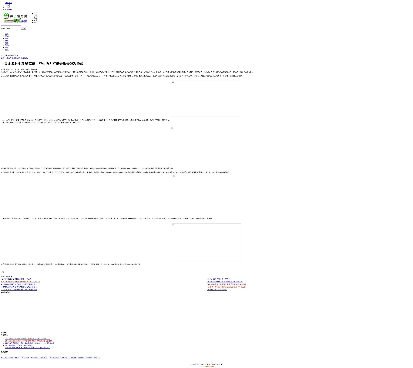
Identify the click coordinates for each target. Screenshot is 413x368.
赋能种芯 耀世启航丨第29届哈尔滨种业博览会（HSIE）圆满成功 (29, 343)
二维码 (7, 7)
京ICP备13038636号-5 (206, 362)
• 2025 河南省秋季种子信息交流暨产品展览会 (18, 284)
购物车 (7, 9)
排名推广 (65, 358)
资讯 (8, 58)
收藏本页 (8, 3)
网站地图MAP (55, 358)
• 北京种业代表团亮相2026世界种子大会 (16, 279)
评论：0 (34, 69)
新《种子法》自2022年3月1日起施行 (19, 345)
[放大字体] (2, 69)
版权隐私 (43, 358)
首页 (2, 58)
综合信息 (24, 58)
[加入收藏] (5, 56)
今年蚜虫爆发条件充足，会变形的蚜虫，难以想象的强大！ (27, 348)
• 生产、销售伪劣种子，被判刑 (218, 279)
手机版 (7, 5)
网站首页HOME (7, 358)
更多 (3, 276)
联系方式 (25, 358)
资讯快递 (15, 58)
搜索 (23, 28)
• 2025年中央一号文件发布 (217, 290)
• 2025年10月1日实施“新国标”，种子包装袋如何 (19, 290)
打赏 (2, 272)
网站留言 (89, 358)
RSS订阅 (97, 358)
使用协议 (34, 358)
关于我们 (16, 358)
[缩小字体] (4, 69)
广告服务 (73, 358)
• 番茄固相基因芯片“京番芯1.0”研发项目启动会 (19, 287)
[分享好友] (13, 56)
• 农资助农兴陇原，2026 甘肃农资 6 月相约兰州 (225, 282)
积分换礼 (81, 358)
